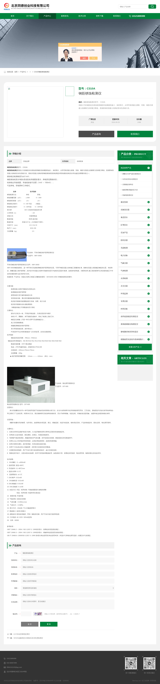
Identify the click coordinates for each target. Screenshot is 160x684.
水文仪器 (124, 286)
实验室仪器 (125, 210)
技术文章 (82, 16)
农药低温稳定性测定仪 (129, 316)
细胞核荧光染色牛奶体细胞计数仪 (133, 339)
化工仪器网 (145, 680)
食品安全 (124, 217)
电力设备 (124, 255)
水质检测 (124, 278)
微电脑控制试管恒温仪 (129, 332)
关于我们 (30, 16)
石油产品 (124, 232)
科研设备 (124, 309)
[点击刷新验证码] (38, 614)
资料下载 (99, 16)
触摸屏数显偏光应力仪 (130, 190)
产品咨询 (96, 134)
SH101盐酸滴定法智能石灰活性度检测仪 (28, 638)
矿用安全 (124, 225)
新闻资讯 (64, 16)
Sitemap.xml (136, 680)
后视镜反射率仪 (127, 184)
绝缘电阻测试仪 (127, 195)
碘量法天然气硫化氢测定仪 (131, 174)
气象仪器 (124, 263)
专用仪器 (124, 301)
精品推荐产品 (126, 168)
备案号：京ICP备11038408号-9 (44, 680)
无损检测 (124, 248)
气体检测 (124, 271)
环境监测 (124, 293)
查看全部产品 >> (135, 347)
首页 (12, 16)
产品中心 (47, 16)
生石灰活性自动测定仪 (130, 179)
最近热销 (124, 202)
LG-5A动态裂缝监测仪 (22, 634)
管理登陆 (153, 680)
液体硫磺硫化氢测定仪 (129, 324)
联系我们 (117, 16)
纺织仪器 (124, 240)
